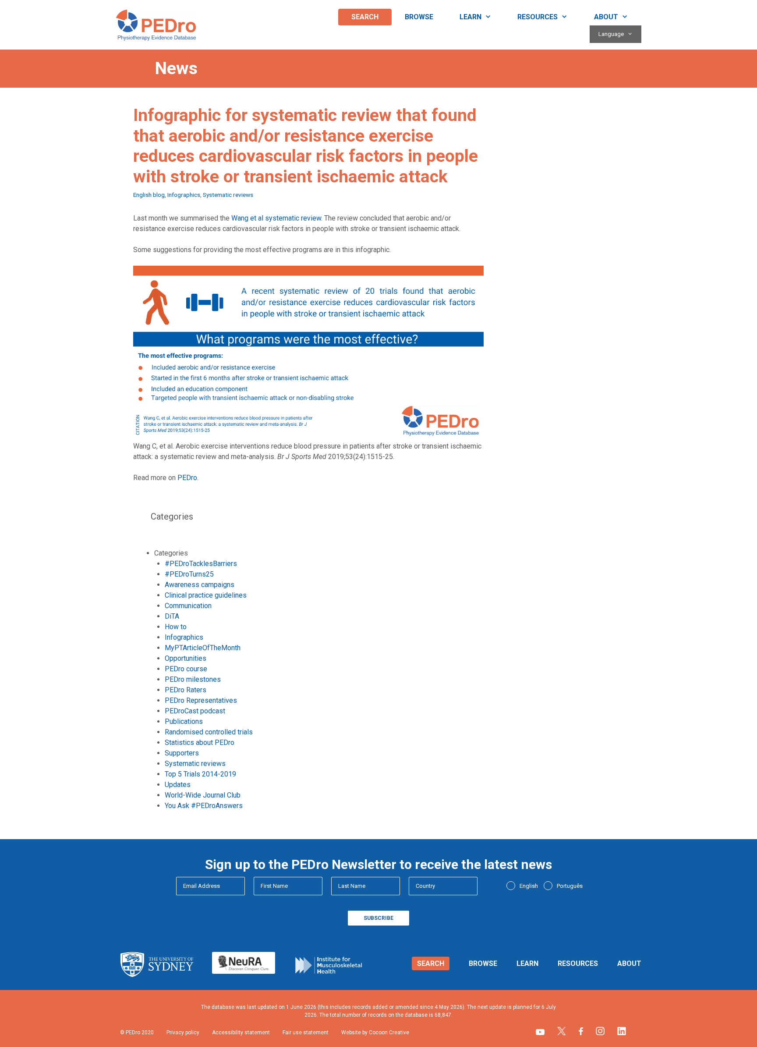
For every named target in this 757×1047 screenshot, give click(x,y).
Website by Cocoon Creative (375, 1032)
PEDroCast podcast (195, 711)
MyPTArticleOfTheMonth (203, 648)
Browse (419, 17)
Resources (537, 17)
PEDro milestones (193, 679)
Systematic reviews (228, 194)
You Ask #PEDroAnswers (204, 805)
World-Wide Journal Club (203, 795)
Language (611, 34)
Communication (188, 606)
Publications (184, 721)
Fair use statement (306, 1032)
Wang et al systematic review (276, 218)
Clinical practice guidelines (206, 595)
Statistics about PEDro (199, 742)
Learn (470, 17)
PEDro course (186, 669)
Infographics (183, 194)
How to (176, 627)
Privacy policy (182, 1032)
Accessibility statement (241, 1032)
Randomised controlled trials (209, 732)
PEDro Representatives (201, 700)
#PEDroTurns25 (189, 574)
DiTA (172, 616)
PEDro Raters (185, 690)
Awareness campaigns (199, 584)
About (606, 17)
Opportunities (185, 658)
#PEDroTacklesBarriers (201, 563)
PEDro (187, 478)
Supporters (182, 753)
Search (364, 17)
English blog (149, 194)
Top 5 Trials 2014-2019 (200, 774)
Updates (178, 784)
